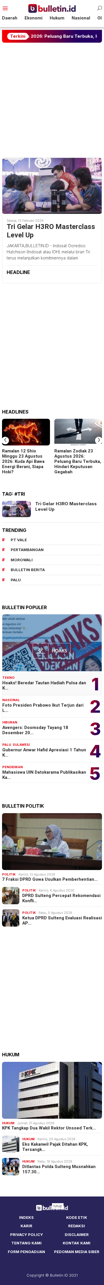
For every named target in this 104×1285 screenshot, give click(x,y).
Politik (9, 874)
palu (16, 579)
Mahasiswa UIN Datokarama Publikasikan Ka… (44, 775)
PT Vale (19, 539)
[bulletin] (52, 8)
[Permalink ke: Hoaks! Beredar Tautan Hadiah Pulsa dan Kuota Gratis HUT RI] (52, 642)
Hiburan (9, 722)
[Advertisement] (52, 100)
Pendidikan (12, 767)
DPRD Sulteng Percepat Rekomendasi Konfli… (61, 898)
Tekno (8, 678)
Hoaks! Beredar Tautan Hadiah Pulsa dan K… (44, 685)
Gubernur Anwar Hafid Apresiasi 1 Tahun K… (44, 752)
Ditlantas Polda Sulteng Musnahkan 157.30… (59, 1169)
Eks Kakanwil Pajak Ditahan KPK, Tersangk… (55, 1147)
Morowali (22, 559)
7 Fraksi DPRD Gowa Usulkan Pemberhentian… (50, 879)
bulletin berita (28, 569)
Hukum (8, 1123)
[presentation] (5, 440)
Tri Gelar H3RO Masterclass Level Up (51, 231)
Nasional (11, 700)
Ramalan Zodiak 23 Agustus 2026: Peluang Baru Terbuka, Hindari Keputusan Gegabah (77, 461)
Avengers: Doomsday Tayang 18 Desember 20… (35, 730)
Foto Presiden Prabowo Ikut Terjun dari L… (42, 708)
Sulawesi (21, 745)
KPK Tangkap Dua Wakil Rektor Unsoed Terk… (49, 1128)
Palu (6, 745)
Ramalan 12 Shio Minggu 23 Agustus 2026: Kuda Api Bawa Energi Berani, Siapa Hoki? (23, 461)
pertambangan (27, 549)
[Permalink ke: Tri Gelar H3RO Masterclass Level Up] (52, 186)
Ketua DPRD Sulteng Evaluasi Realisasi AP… (62, 920)
